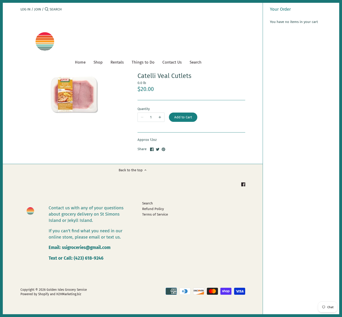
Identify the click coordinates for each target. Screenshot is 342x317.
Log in (25, 9)
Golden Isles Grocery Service (67, 290)
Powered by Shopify (34, 294)
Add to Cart (183, 117)
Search (147, 203)
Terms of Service (155, 214)
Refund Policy (153, 209)
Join (37, 9)
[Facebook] (243, 184)
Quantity (143, 109)
